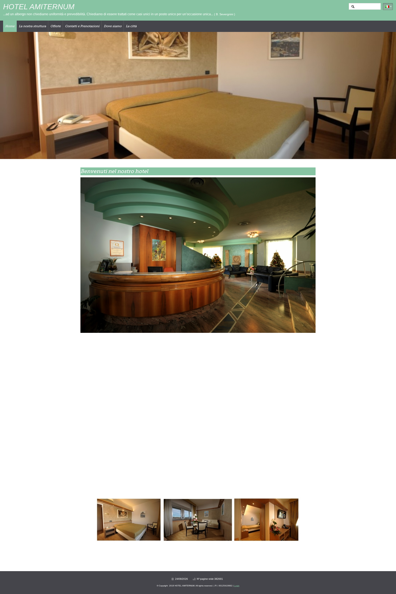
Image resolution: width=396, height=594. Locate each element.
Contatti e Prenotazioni (82, 26)
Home (9, 26)
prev (11, 95)
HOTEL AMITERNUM (38, 6)
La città (131, 26)
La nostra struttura (32, 26)
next (384, 95)
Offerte (55, 26)
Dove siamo (112, 26)
